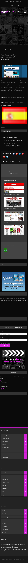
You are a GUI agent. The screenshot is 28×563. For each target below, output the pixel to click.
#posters (2, 300)
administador (9, 57)
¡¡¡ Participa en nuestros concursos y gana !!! (13, 265)
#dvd (1, 302)
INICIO (6, 1)
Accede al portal (4, 94)
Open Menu (25, 11)
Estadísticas (4, 488)
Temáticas (2, 388)
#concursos (23, 300)
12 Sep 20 (5, 382)
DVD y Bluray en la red (7, 517)
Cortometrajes (5, 438)
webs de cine (19, 161)
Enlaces (6, 49)
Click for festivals (16, 145)
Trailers (4, 454)
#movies (13, 302)
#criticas (19, 300)
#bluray (4, 302)
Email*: (1, 337)
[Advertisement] (14, 31)
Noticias (4, 444)
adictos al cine (8, 161)
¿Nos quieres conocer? (15, 1)
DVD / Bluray (5, 441)
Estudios (4, 491)
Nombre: (2, 332)
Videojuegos (5, 457)
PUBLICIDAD (10, 2)
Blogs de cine (5, 513)
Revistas (4, 523)
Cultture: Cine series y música (10, 208)
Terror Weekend (4, 386)
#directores (7, 300)
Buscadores (5, 479)
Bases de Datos (5, 476)
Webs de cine (12, 49)
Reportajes (4, 451)
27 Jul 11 (3, 57)
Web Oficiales (5, 529)
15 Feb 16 (5, 390)
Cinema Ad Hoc (15, 147)
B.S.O (1, 380)
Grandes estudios (6, 520)
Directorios (4, 485)
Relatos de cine (5, 447)
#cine (15, 300)
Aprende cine (5, 473)
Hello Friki (13, 143)
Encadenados (6, 236)
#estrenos (8, 302)
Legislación (4, 495)
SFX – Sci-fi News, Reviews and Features (12, 194)
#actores (12, 300)
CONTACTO (16, 2)
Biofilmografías (5, 435)
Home (2, 49)
